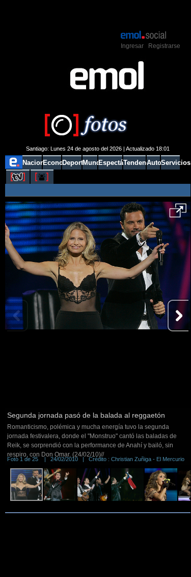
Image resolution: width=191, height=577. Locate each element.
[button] (178, 214)
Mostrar (97, 14)
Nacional (31, 162)
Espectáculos (110, 162)
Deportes (71, 162)
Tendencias (134, 162)
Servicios (170, 162)
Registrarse (164, 46)
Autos (153, 162)
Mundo (90, 162)
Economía (52, 162)
